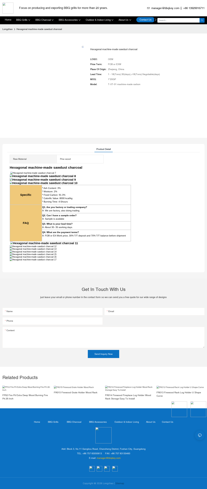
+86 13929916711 (194, 8)
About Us (150, 422)
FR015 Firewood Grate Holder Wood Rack (75, 392)
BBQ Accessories (98, 422)
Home (37, 422)
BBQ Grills (53, 422)
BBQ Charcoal (74, 422)
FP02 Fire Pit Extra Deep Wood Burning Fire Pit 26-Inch (25, 397)
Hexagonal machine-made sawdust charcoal (39, 29)
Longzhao (7, 29)
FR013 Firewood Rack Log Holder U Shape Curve (179, 394)
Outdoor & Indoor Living (127, 422)
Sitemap (119, 483)
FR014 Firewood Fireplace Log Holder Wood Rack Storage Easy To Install (128, 397)
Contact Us (167, 422)
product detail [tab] (103, 149)
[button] (155, 19)
